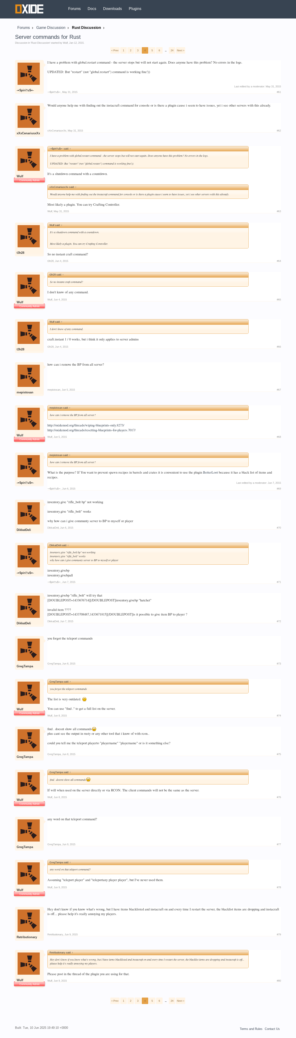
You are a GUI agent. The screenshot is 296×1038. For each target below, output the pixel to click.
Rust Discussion (40, 42)
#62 (279, 130)
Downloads (112, 9)
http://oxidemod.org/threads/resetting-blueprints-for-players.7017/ (91, 430)
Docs (92, 9)
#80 (279, 980)
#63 (279, 211)
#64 (279, 261)
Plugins (135, 9)
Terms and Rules (251, 1029)
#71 (279, 582)
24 (172, 50)
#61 (279, 92)
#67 (279, 389)
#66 (279, 346)
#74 (279, 715)
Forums (74, 9)
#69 (279, 488)
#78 (279, 887)
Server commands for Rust (48, 37)
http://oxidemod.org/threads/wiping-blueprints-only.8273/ (85, 425)
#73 (279, 663)
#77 (279, 844)
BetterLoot (210, 472)
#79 (279, 934)
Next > (180, 50)
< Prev (115, 50)
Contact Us (272, 1029)
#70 (279, 527)
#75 (279, 754)
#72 (279, 621)
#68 (279, 436)
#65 (279, 299)
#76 (279, 797)
